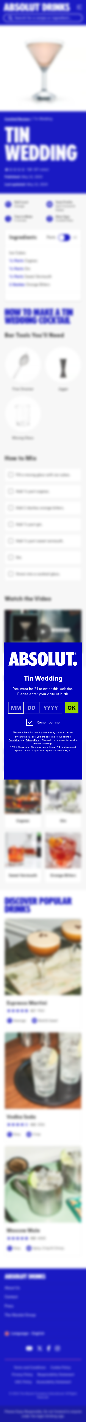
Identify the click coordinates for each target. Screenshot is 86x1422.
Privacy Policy (33, 740)
